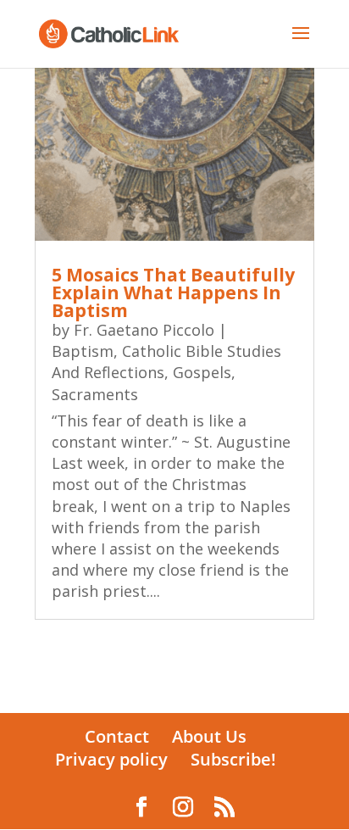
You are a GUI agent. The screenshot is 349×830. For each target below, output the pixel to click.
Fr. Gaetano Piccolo (144, 330)
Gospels (202, 372)
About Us (209, 736)
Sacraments (95, 394)
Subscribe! (233, 759)
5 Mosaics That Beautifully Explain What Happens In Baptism (173, 292)
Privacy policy (111, 759)
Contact (117, 736)
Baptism (83, 351)
